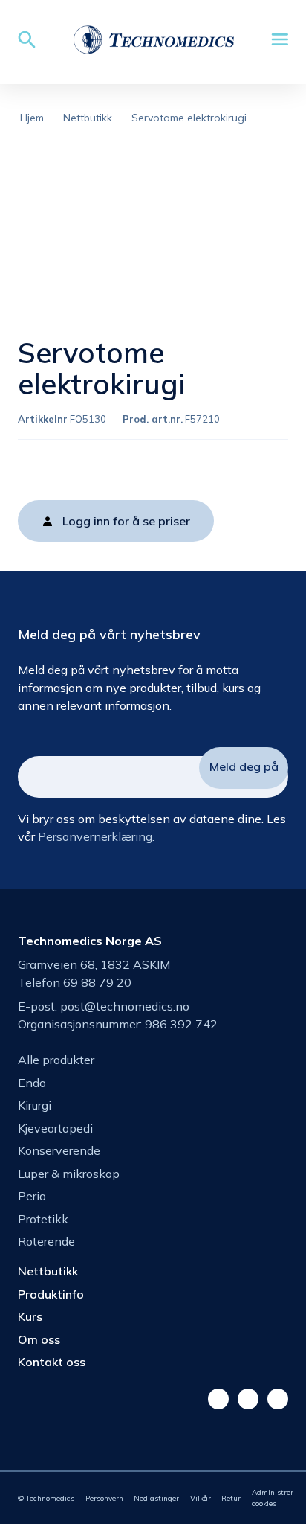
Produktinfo (51, 1294)
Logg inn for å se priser (126, 520)
